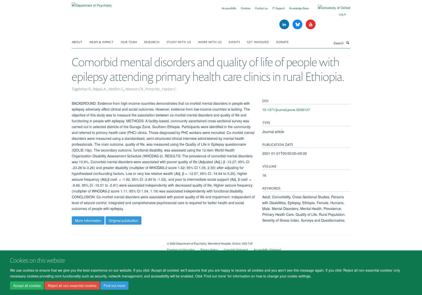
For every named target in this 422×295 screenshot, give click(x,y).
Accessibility (229, 8)
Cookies (246, 8)
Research (151, 41)
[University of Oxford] (330, 8)
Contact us (261, 8)
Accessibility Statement (267, 249)
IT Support (278, 8)
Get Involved (258, 41)
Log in (342, 14)
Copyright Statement (236, 249)
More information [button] (88, 220)
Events (234, 41)
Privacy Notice (209, 249)
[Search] (347, 42)
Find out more (114, 285)
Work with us (210, 41)
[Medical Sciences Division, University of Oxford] (116, 241)
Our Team (129, 41)
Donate (282, 41)
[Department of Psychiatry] (92, 3)
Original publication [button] (123, 220)
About (77, 41)
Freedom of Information (181, 249)
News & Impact (101, 41)
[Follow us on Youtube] (311, 24)
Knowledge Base (299, 8)
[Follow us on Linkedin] (284, 24)
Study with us (179, 41)
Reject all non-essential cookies (72, 285)
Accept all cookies (27, 285)
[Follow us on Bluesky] (298, 24)
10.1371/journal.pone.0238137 (286, 109)
